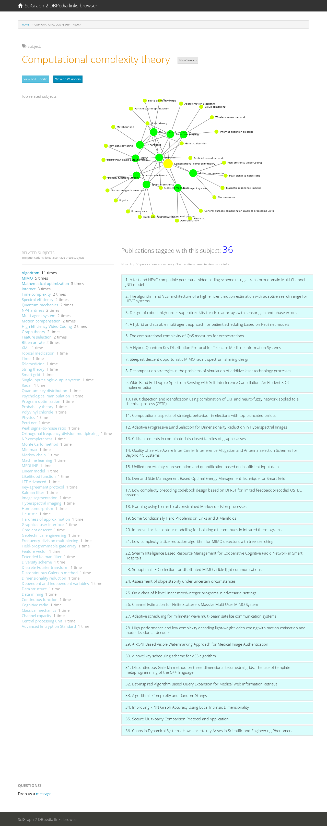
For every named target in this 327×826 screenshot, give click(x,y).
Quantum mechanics (40, 304)
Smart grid (31, 374)
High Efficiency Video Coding (47, 326)
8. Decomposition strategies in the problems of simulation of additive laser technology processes (208, 370)
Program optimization (41, 401)
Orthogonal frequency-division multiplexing (60, 433)
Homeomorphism (37, 508)
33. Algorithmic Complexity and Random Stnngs (166, 695)
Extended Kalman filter (42, 556)
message (43, 793)
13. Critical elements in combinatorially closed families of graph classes (185, 438)
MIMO (27, 278)
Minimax (29, 449)
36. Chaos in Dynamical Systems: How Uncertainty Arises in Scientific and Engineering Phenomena (209, 730)
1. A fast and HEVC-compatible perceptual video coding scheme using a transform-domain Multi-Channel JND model (215, 282)
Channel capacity (36, 615)
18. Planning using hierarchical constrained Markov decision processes (186, 506)
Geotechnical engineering (44, 535)
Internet (29, 288)
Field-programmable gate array (49, 545)
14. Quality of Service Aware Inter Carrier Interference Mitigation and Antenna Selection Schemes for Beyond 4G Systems (211, 453)
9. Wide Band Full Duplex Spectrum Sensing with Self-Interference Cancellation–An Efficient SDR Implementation (207, 385)
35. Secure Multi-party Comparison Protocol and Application (177, 718)
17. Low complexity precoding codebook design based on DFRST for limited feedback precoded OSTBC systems (213, 492)
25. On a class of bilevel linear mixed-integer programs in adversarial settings (190, 592)
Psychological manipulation (46, 395)
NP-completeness (37, 438)
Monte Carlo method (40, 444)
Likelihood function (39, 476)
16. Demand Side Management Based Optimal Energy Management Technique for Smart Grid (205, 478)
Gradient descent (37, 529)
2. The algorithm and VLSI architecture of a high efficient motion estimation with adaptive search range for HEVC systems (216, 299)
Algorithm (30, 272)
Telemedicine (33, 363)
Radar (27, 385)
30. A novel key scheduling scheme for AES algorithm (170, 655)
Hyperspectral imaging (41, 503)
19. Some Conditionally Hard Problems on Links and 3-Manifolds (180, 518)
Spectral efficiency (37, 299)
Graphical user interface (43, 524)
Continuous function (39, 599)
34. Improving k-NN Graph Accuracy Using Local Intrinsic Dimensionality (187, 707)
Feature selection (37, 337)
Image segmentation (39, 497)
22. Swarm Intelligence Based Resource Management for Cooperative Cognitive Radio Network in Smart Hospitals (213, 555)
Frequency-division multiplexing (50, 540)
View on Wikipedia (68, 79)
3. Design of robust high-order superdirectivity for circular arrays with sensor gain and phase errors (211, 312)
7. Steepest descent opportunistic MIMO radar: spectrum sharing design (187, 359)
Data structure (34, 588)
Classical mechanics (39, 610)
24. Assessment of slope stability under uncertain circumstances (180, 581)
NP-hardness (33, 310)
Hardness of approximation (46, 519)
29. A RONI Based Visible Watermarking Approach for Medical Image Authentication (196, 644)
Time (26, 358)
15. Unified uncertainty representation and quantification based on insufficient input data (202, 466)
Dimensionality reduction (44, 578)
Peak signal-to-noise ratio (44, 428)
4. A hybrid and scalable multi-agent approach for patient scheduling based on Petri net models (207, 324)
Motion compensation (41, 320)
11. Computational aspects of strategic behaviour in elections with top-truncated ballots (200, 415)
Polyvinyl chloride (37, 412)
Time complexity (36, 294)
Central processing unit (42, 620)
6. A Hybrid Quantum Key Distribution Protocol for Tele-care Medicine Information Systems (203, 347)
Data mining (32, 594)
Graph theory (33, 331)
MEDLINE (30, 465)
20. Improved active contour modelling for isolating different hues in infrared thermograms (203, 529)
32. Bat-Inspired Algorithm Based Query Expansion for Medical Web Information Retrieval (201, 683)
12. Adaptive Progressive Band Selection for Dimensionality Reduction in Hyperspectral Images (206, 427)
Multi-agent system (38, 315)
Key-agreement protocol (43, 487)
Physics (28, 417)
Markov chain (34, 454)
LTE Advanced (34, 481)
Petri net (29, 422)
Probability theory (37, 406)
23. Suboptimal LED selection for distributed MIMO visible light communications (193, 569)
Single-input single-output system (51, 379)
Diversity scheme (37, 562)
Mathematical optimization (45, 283)
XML (26, 347)
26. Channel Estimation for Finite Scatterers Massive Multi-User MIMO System (191, 604)
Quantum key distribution (44, 390)
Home (26, 24)
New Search (187, 60)
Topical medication (38, 353)
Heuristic (29, 513)
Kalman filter (33, 492)
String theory (33, 369)
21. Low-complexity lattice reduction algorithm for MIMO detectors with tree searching (199, 541)
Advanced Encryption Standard (49, 626)
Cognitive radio (35, 604)
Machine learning (37, 460)
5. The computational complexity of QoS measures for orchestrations (184, 335)
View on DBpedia (36, 79)
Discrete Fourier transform (45, 567)
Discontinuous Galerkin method (50, 572)
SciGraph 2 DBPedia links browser (59, 5)
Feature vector (34, 551)
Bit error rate (33, 342)
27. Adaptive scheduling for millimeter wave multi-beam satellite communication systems (200, 616)
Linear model (33, 470)
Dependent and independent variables (55, 583)
